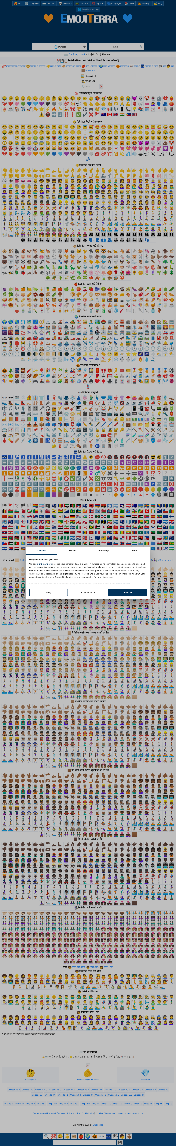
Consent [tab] (42, 550)
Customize (86, 592)
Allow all (127, 592)
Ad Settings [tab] (103, 550)
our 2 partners (44, 564)
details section (123, 583)
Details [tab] (72, 550)
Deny (48, 592)
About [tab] (134, 550)
